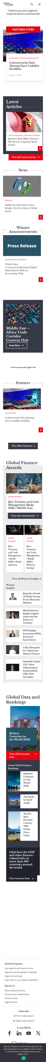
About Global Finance (15, 990)
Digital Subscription (25, 1020)
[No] (43, 1052)
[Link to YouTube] (28, 1033)
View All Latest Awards (23, 515)
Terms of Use (11, 998)
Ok (23, 1058)
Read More (14, 345)
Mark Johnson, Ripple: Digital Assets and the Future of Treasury (31, 616)
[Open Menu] (39, 4)
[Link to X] (38, 1033)
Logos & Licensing (13, 976)
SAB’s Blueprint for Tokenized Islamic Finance (31, 650)
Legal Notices (11, 1002)
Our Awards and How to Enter (19, 968)
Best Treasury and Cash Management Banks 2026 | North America (15, 555)
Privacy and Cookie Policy (17, 994)
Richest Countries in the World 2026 (19, 736)
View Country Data (19, 878)
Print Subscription (25, 1015)
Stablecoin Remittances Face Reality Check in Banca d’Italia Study (21, 208)
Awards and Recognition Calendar (21, 972)
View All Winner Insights (25, 578)
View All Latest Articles (24, 157)
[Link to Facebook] (9, 1033)
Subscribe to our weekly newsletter (21, 980)
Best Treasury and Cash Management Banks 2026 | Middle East (23, 505)
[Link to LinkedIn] (19, 1033)
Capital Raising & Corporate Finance (24, 135)
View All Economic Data (19, 755)
